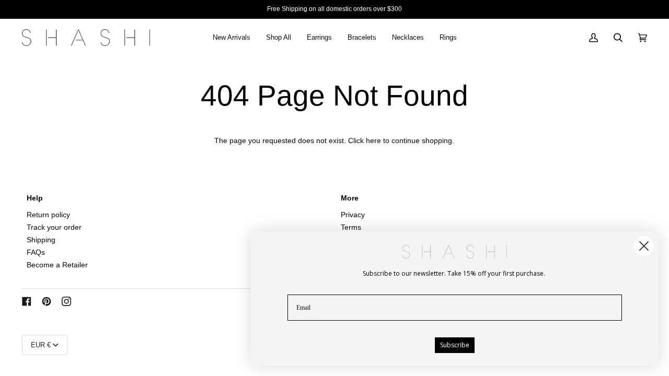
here (373, 141)
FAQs (36, 252)
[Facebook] (26, 301)
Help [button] (35, 198)
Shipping (41, 240)
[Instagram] (66, 301)
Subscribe (454, 344)
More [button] (350, 198)
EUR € (41, 345)
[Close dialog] (643, 246)
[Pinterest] (46, 301)
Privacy (353, 215)
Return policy (48, 215)
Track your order (54, 227)
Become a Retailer (57, 265)
